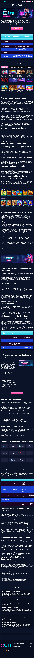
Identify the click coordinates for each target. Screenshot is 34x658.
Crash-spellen (20, 67)
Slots (29, 67)
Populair (3, 67)
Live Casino (12, 67)
